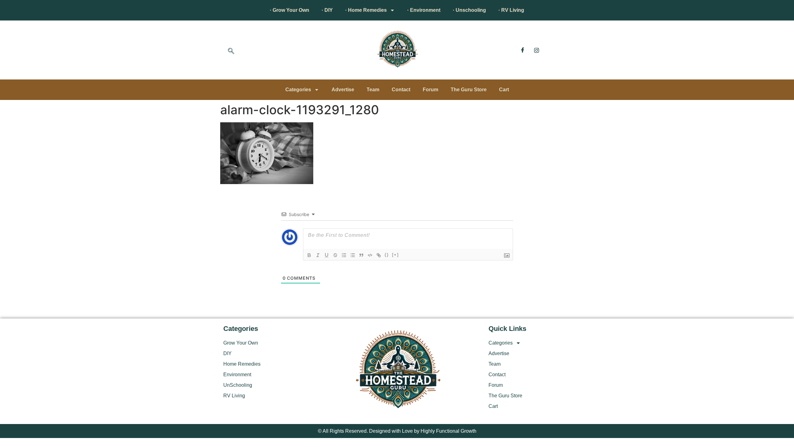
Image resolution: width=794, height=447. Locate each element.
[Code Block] (370, 255)
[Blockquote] (361, 255)
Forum (430, 89)
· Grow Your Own (289, 10)
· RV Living (511, 10)
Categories (298, 89)
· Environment (423, 10)
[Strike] (335, 255)
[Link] (378, 255)
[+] (395, 254)
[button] (231, 51)
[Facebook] (522, 50)
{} (387, 254)
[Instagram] (536, 50)
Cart (504, 89)
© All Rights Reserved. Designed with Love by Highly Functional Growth (397, 431)
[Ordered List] (344, 255)
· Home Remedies (366, 10)
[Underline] (326, 255)
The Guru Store (469, 89)
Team (373, 89)
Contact (401, 89)
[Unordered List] (352, 255)
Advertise (343, 89)
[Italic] (318, 255)
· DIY (327, 10)
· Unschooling (469, 10)
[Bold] (309, 255)
